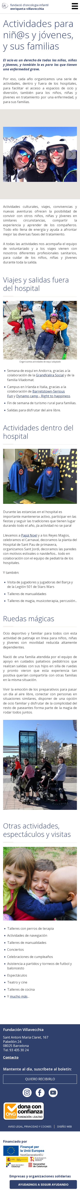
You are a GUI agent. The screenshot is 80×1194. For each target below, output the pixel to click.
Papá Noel (29, 535)
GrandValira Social (50, 375)
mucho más (18, 996)
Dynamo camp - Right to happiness (43, 396)
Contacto (10, 1057)
